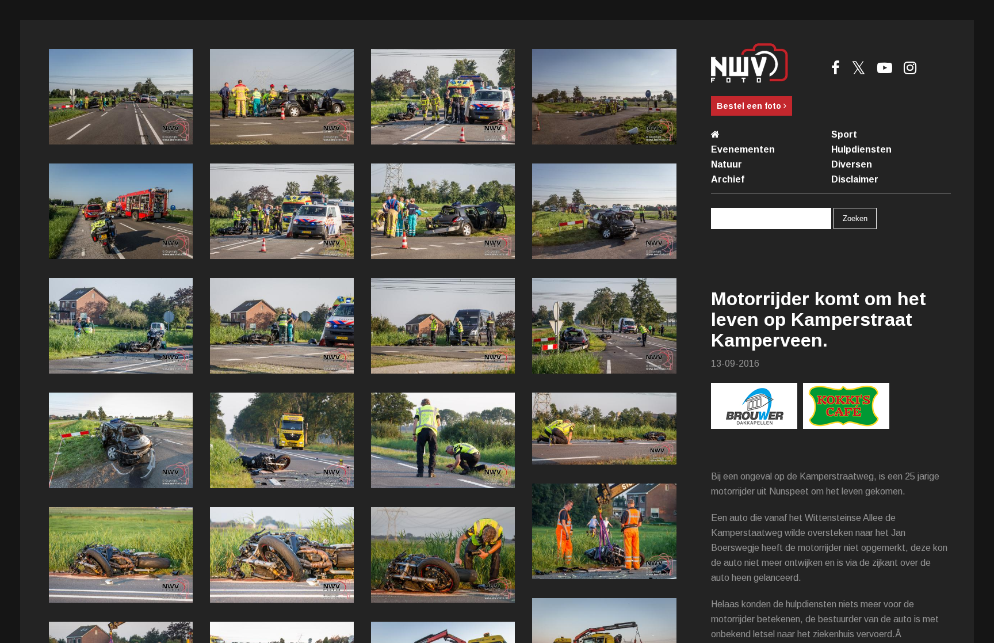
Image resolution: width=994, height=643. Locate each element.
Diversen (851, 164)
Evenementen (743, 149)
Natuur (726, 164)
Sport (844, 134)
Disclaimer (854, 179)
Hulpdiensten (861, 149)
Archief (727, 179)
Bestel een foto (750, 106)
